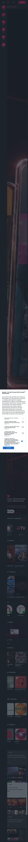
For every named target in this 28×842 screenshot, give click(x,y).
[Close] (25, 392)
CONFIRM (8, 447)
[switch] (22, 422)
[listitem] (14, 418)
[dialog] (14, 421)
